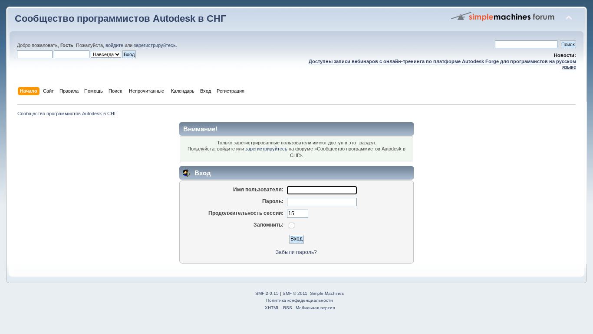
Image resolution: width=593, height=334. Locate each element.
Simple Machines (327, 293)
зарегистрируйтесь (155, 45)
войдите (114, 45)
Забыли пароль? (296, 252)
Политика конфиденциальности (299, 300)
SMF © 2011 (295, 293)
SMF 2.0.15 (267, 293)
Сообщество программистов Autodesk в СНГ (120, 18)
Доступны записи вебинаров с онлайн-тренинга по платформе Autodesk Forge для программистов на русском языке (442, 64)
